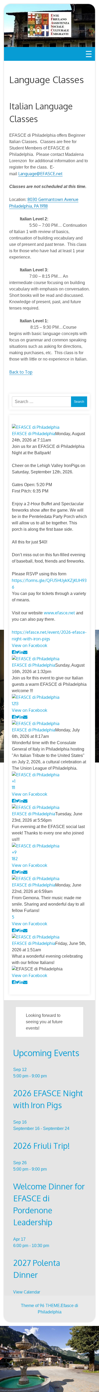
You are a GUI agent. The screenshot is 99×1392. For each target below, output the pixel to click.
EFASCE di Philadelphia (33, 433)
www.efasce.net (59, 612)
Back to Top (20, 372)
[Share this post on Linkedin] (21, 652)
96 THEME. (50, 1305)
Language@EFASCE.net (40, 173)
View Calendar (26, 1292)
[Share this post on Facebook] (14, 652)
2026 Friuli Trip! (41, 1146)
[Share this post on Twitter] (18, 652)
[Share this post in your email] (25, 652)
